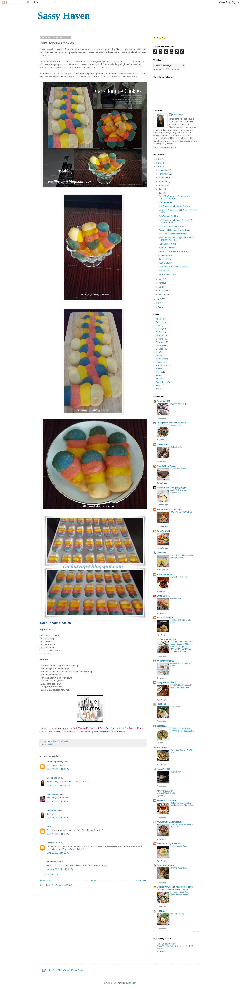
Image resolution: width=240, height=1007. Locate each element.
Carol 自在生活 (163, 401)
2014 (158, 167)
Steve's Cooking (164, 531)
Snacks (159, 379)
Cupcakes (160, 342)
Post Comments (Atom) (62, 885)
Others (159, 372)
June (161, 193)
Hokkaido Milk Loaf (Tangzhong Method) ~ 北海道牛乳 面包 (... (177, 239)
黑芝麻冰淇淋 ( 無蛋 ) (179, 404)
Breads (159, 322)
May (161, 279)
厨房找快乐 (162, 726)
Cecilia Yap (52, 778)
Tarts (158, 385)
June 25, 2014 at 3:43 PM (58, 818)
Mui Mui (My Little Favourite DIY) (64, 731)
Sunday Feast (176, 425)
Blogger (131, 983)
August (162, 185)
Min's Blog (162, 747)
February (163, 290)
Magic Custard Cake (167, 274)
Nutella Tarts (163, 270)
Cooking (159, 339)
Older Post (141, 880)
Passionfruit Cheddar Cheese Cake (174, 230)
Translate (175, 69)
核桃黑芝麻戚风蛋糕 (178, 868)
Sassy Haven (64, 15)
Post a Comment (51, 875)
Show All (195, 931)
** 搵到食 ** (162, 911)
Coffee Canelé (176, 447)
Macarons (160, 359)
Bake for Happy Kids (166, 639)
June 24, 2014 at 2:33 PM (58, 769)
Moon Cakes (161, 365)
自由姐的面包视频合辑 (166, 793)
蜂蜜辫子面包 (175, 598)
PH (48, 826)
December (163, 170)
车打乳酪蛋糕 (175, 772)
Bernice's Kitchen (165, 865)
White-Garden (163, 596)
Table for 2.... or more (166, 800)
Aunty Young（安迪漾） (167, 682)
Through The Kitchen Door (169, 509)
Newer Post (45, 880)
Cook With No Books (166, 466)
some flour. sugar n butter (169, 844)
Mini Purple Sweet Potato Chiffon (173, 234)
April (161, 283)
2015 (158, 163)
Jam (158, 352)
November (163, 174)
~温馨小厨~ (162, 704)
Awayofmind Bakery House (169, 822)
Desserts (160, 345)
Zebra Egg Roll (165, 202)
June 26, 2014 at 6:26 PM (58, 853)
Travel (158, 389)
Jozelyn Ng (52, 843)
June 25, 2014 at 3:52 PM (58, 834)
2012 (158, 303)
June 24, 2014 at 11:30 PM (58, 785)
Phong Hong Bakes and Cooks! (171, 423)
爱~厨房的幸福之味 (165, 661)
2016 (158, 159)
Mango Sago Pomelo (167, 248)
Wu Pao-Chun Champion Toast (172, 226)
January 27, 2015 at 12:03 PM (60, 869)
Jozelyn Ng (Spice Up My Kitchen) (109, 731)
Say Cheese (175, 707)
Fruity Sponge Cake (167, 244)
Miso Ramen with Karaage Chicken (174, 206)
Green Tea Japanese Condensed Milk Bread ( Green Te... (175, 197)
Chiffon (159, 332)
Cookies (50, 744)
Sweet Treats (162, 382)
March (162, 287)
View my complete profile (164, 147)
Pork (158, 375)
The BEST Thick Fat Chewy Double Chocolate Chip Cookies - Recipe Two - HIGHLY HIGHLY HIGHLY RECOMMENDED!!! (181, 646)
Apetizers (160, 319)
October (162, 178)
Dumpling (160, 349)
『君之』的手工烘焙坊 (166, 943)
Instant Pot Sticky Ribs (179, 577)
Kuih (158, 355)
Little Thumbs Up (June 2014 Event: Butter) (92, 728)
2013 (158, 299)
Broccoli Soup (164, 259)
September (164, 181)
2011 (158, 307)
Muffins (159, 369)
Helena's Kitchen (165, 618)
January (162, 294)
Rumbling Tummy (55, 762)
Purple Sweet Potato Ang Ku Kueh (173, 251)
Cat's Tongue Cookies (168, 216)
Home (93, 880)
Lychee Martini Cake (178, 846)
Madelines (160, 362)
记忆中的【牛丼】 (177, 914)
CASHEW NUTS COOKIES (181, 512)
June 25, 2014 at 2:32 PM (58, 801)
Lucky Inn (161, 553)
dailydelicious (163, 444)
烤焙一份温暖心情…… (166, 791)
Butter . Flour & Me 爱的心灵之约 (171, 488)
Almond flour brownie (178, 469)
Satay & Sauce (164, 263)
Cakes (159, 329)
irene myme (52, 794)
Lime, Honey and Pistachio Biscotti (173, 267)
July (161, 189)
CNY (158, 325)
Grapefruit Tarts (165, 255)
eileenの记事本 (163, 769)
